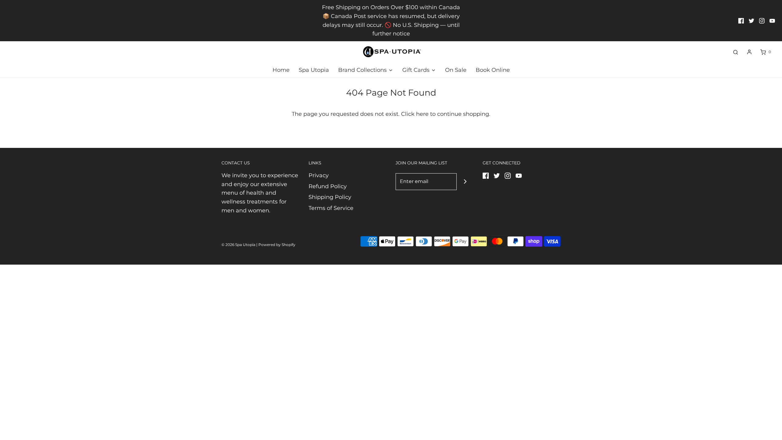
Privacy (319, 175)
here (422, 114)
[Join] (465, 181)
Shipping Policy (330, 197)
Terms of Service (331, 208)
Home (281, 70)
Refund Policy (328, 186)
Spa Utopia (314, 70)
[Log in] (749, 52)
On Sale (455, 70)
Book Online (493, 70)
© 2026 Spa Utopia (238, 244)
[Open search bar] (735, 52)
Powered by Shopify (276, 244)
